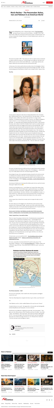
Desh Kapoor (27, 17)
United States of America (32, 362)
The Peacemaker (39, 31)
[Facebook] (1, 2)
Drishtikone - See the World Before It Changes (12, 406)
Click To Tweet (40, 212)
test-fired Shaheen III (29, 243)
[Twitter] (3, 2)
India (2, 362)
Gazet (30, 406)
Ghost (27, 406)
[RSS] (4, 2)
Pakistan (27, 10)
